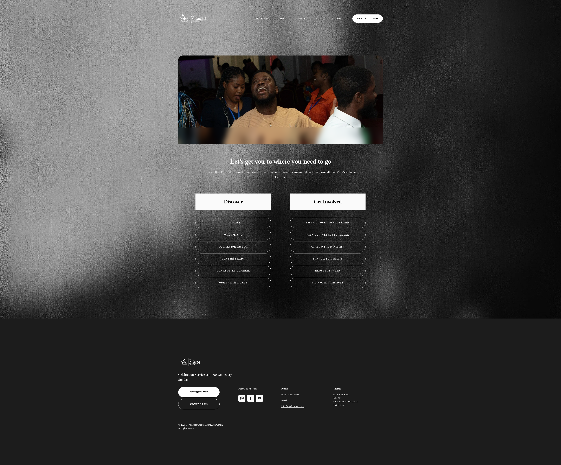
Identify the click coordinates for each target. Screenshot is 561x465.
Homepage (233, 222)
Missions (336, 18)
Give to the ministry (327, 246)
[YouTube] (259, 398)
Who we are (233, 235)
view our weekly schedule (327, 235)
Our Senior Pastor (233, 246)
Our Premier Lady (233, 282)
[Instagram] (241, 398)
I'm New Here (262, 18)
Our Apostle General (233, 270)
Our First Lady (233, 258)
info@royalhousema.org (292, 406)
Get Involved (367, 18)
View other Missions (328, 282)
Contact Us (199, 404)
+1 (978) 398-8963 (290, 394)
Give (318, 18)
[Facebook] (250, 398)
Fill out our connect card (327, 222)
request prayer (327, 270)
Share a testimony (327, 258)
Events (301, 18)
